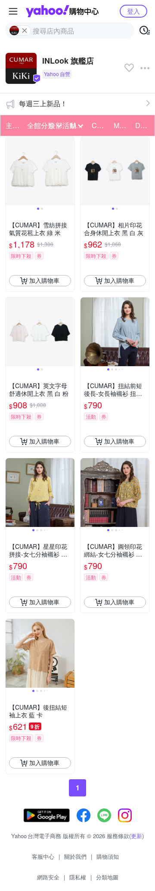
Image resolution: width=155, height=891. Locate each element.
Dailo (143, 125)
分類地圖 (107, 877)
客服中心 (43, 856)
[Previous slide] (11, 171)
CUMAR (100, 125)
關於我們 (75, 856)
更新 (136, 836)
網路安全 (48, 877)
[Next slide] (68, 171)
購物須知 (107, 856)
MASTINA (122, 125)
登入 (133, 10)
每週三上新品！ (43, 103)
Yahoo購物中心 (62, 11)
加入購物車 (44, 280)
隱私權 (77, 877)
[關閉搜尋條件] (24, 30)
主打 (12, 125)
